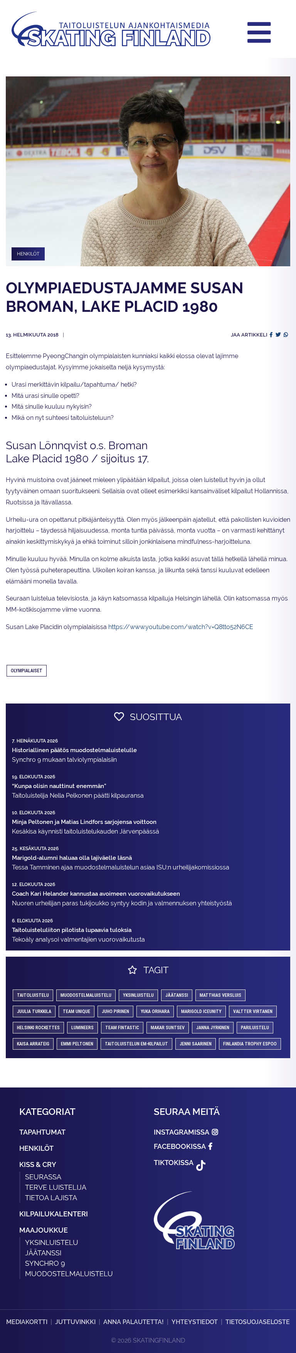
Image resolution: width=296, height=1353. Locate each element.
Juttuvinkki (75, 1322)
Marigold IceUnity (201, 1011)
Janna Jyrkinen (212, 1027)
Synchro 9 (45, 1263)
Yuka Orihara (155, 1011)
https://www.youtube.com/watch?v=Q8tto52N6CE (180, 627)
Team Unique (76, 1011)
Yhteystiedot (195, 1322)
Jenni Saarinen (196, 1044)
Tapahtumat (42, 1132)
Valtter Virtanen (252, 1011)
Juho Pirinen (115, 1011)
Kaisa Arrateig (33, 1044)
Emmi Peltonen (77, 1044)
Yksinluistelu (51, 1242)
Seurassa (43, 1177)
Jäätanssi (176, 995)
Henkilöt (36, 1148)
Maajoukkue (43, 1230)
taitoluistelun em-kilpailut (136, 1044)
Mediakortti (26, 1322)
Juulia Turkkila (34, 1011)
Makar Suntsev (168, 1027)
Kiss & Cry (37, 1164)
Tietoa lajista (51, 1198)
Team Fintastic (122, 1027)
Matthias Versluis (220, 995)
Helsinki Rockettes (38, 1027)
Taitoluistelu (33, 995)
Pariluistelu (255, 1027)
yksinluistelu (138, 995)
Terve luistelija (55, 1187)
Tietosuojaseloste (257, 1322)
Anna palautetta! (133, 1322)
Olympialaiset (26, 670)
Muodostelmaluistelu (86, 995)
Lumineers (82, 1027)
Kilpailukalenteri (53, 1214)
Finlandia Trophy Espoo (250, 1044)
